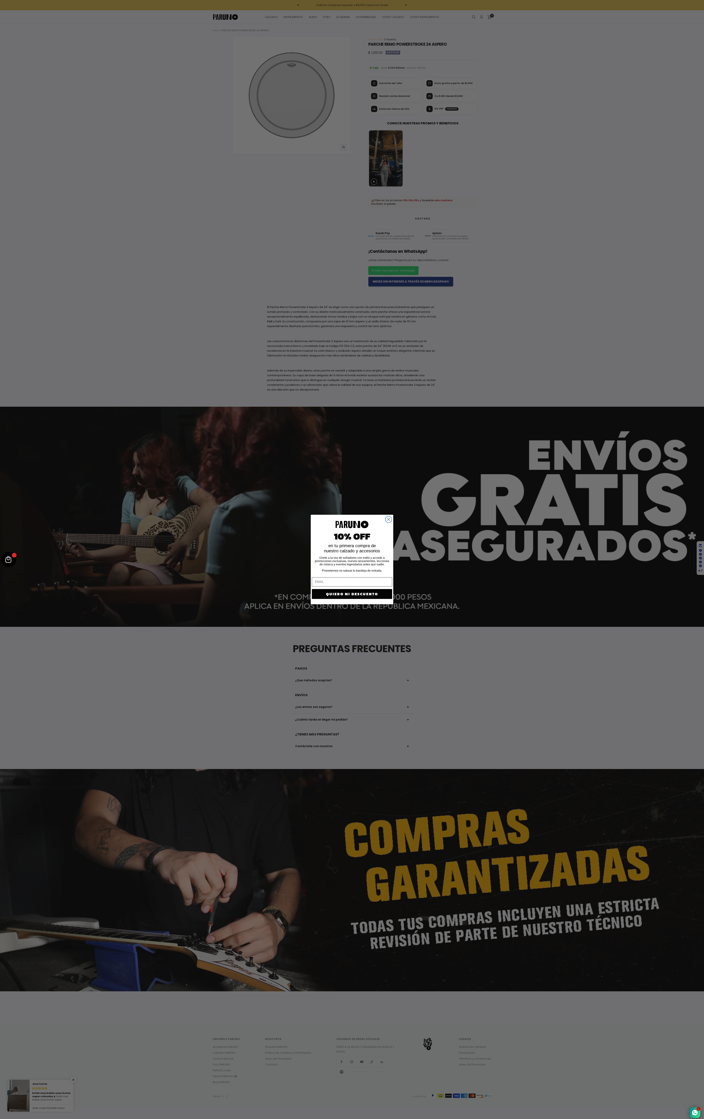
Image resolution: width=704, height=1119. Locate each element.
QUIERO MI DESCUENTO (352, 594)
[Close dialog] (388, 519)
